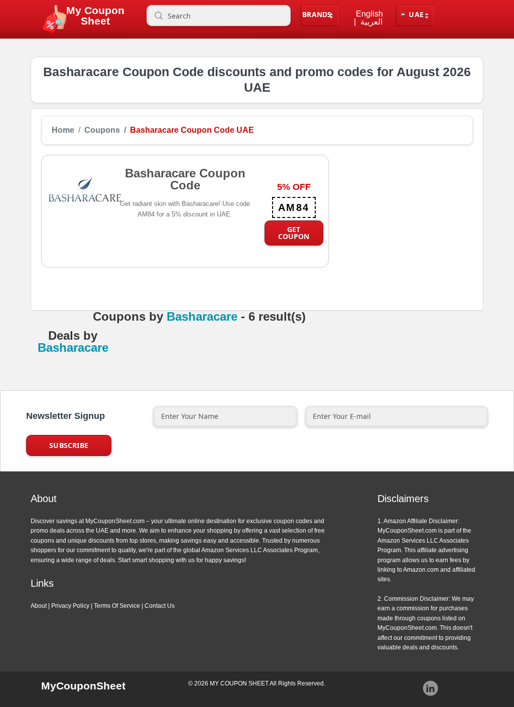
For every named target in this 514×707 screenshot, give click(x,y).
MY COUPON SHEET (239, 683)
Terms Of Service (117, 605)
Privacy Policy (70, 605)
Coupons (102, 130)
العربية (371, 22)
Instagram (431, 688)
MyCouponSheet (83, 685)
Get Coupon (293, 232)
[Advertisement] (401, 217)
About (39, 605)
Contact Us (160, 605)
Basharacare (202, 317)
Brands (317, 14)
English (369, 14)
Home (63, 130)
